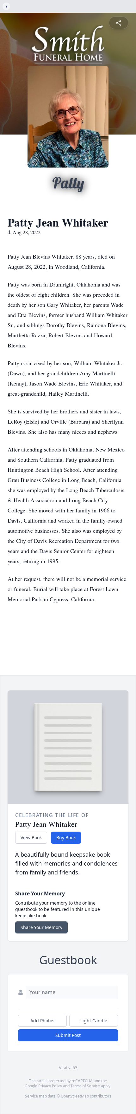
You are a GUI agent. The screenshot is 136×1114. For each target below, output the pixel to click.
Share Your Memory (41, 927)
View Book (31, 837)
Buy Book (66, 837)
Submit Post (68, 1035)
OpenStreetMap (75, 1096)
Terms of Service (85, 1086)
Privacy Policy (50, 1086)
